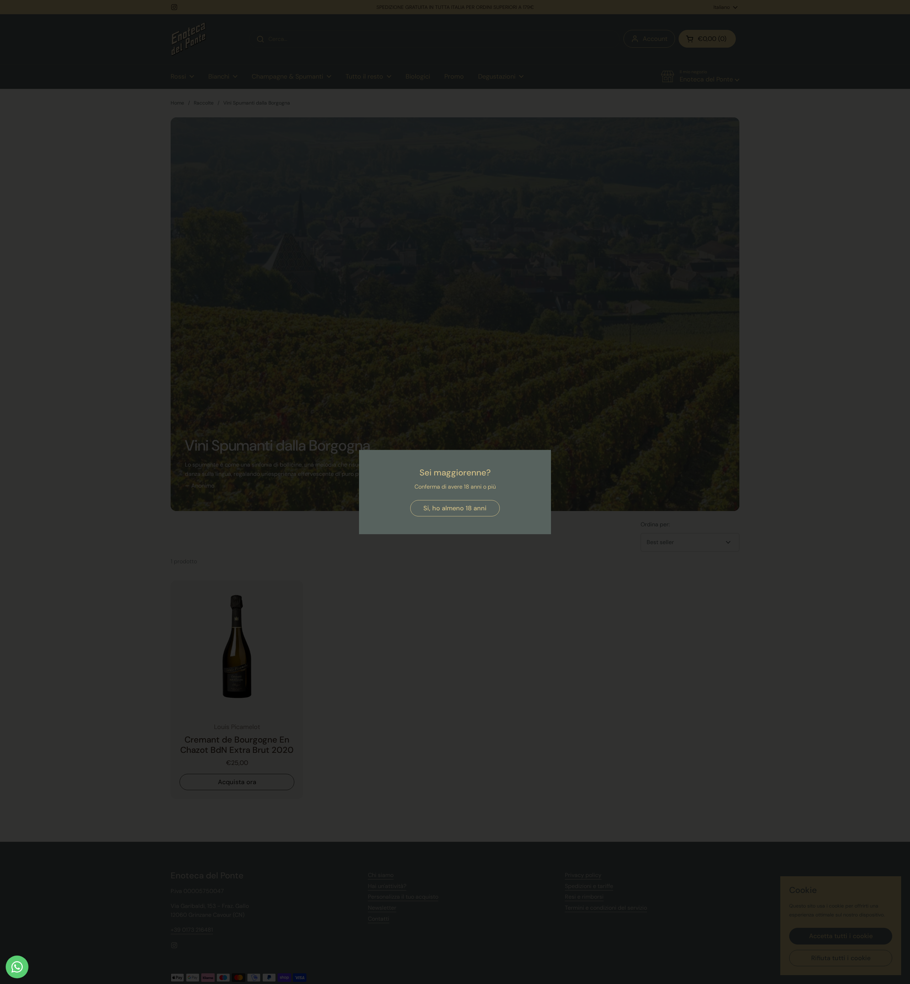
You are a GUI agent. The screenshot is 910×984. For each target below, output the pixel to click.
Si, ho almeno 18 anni (455, 508)
